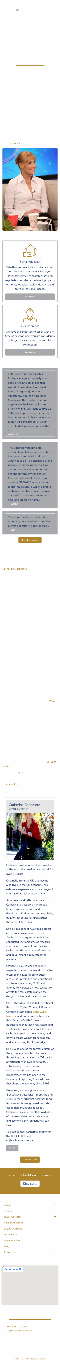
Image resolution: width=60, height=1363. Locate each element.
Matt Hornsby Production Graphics (30, 1358)
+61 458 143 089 (14, 3)
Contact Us (31, 1183)
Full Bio (12, 1148)
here (20, 773)
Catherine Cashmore (14, 569)
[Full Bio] (30, 837)
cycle (52, 700)
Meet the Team (30, 1159)
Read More (30, 296)
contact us (17, 143)
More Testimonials (30, 540)
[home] (30, 11)
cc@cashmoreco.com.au (19, 1330)
